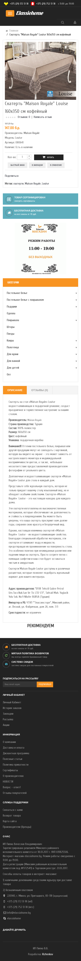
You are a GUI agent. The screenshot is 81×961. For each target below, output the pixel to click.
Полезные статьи (12, 759)
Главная (13, 30)
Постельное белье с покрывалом (25, 299)
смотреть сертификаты (24, 201)
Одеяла (11, 313)
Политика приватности (15, 764)
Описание (14, 390)
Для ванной (13, 361)
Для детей (13, 367)
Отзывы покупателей (15, 793)
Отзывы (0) (39, 390)
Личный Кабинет (12, 702)
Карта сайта (10, 821)
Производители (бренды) (17, 827)
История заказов (12, 708)
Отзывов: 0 (24, 117)
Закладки (8, 713)
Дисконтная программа (16, 753)
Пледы (10, 333)
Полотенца (13, 347)
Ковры (10, 340)
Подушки (12, 306)
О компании (9, 742)
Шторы (11, 327)
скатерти (18, 183)
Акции (6, 725)
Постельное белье (17, 293)
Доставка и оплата (13, 747)
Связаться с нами (13, 810)
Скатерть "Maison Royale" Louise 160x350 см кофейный (40, 34)
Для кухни (12, 354)
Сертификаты (10, 770)
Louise (45, 183)
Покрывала (13, 320)
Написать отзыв (43, 117)
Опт (9, 374)
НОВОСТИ (8, 781)
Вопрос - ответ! (12, 787)
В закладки (37, 165)
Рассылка (8, 719)
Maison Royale (32, 133)
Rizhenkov (47, 954)
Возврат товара (12, 815)
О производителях (13, 776)
